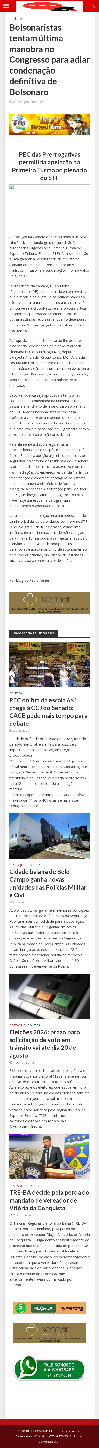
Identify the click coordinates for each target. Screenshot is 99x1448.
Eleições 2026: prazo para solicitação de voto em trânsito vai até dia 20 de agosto (44, 1043)
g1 (26, 276)
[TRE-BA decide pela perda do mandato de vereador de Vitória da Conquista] (49, 1156)
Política (15, 19)
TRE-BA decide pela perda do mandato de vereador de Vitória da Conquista (49, 1200)
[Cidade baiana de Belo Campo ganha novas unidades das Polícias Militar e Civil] (49, 835)
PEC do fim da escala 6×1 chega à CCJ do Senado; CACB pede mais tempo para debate (48, 711)
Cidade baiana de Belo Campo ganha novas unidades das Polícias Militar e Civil (48, 883)
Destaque (17, 865)
